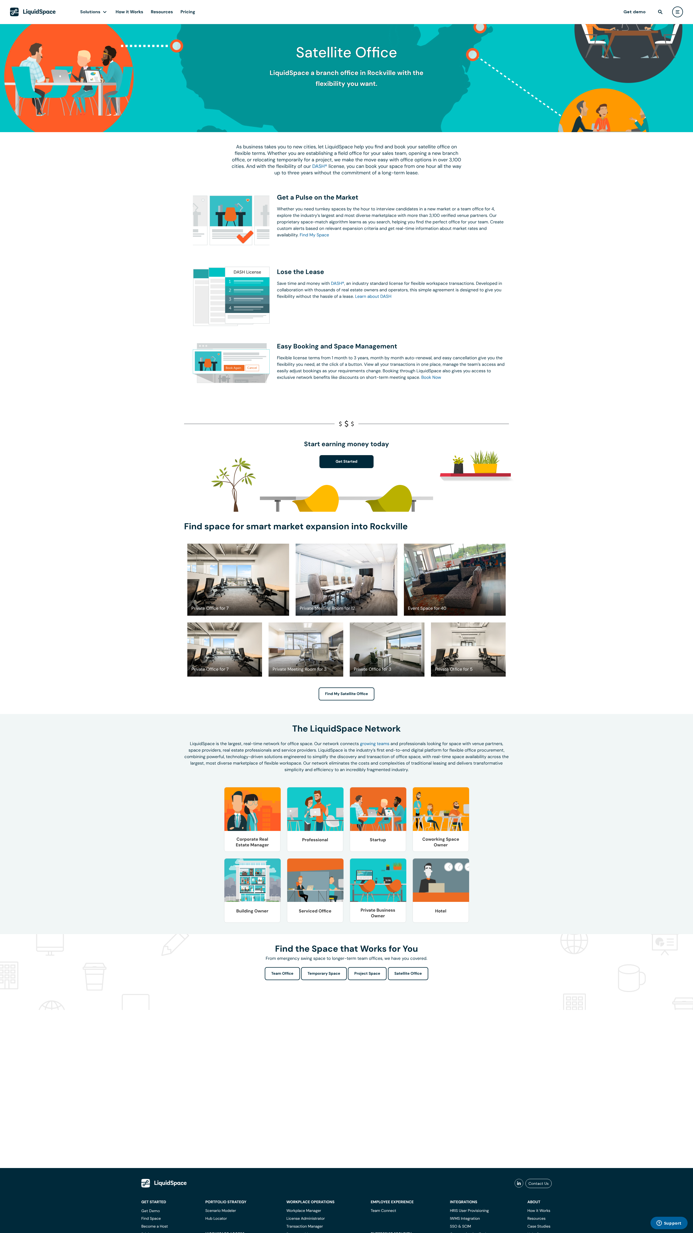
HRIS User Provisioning (469, 1210)
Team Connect (383, 1210)
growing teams (374, 743)
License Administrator (305, 1218)
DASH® (319, 166)
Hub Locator (216, 1218)
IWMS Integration (465, 1218)
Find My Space (314, 235)
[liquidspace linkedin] (519, 1183)
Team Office (282, 973)
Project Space (367, 973)
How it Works (129, 12)
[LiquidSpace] (164, 1183)
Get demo (634, 12)
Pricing (188, 12)
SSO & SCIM (460, 1226)
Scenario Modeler (220, 1210)
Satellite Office (408, 973)
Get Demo (150, 1210)
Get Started (347, 461)
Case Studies (538, 1226)
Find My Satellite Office (346, 693)
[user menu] (677, 11)
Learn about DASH (373, 296)
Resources (162, 12)
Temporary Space (324, 973)
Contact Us (538, 1183)
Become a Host (154, 1226)
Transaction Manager (304, 1226)
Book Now (431, 377)
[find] (660, 11)
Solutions (90, 12)
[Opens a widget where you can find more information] (669, 1223)
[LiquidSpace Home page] (33, 12)
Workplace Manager (303, 1210)
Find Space (151, 1218)
